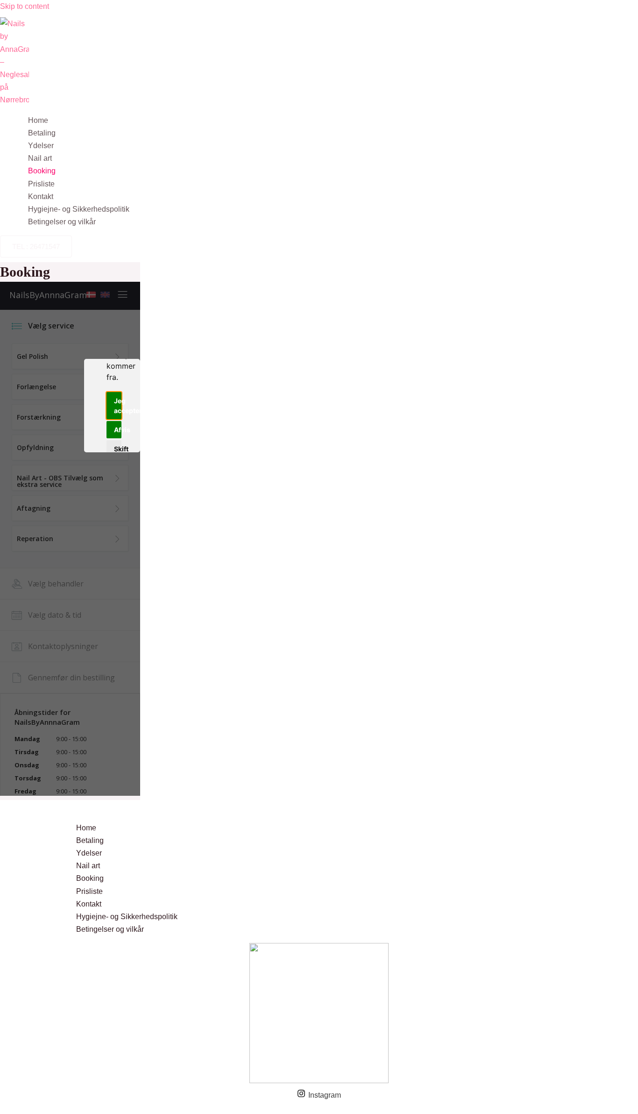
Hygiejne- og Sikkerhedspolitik (78, 209)
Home (38, 120)
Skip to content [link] (24, 6)
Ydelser (41, 146)
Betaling (42, 133)
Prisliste (41, 184)
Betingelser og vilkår (62, 222)
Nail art (40, 158)
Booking (42, 171)
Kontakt (40, 196)
